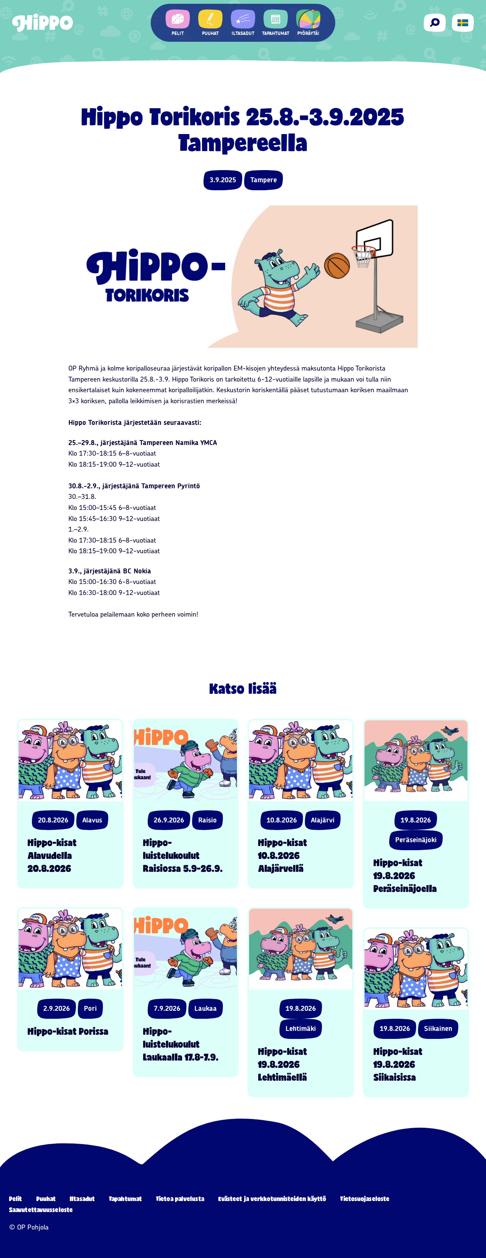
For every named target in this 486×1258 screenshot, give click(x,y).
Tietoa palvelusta (180, 1198)
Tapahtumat (125, 1198)
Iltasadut (82, 1198)
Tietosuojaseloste (365, 1198)
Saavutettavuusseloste (41, 1209)
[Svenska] (463, 23)
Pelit (15, 1198)
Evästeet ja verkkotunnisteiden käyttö (272, 1198)
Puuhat (46, 1198)
